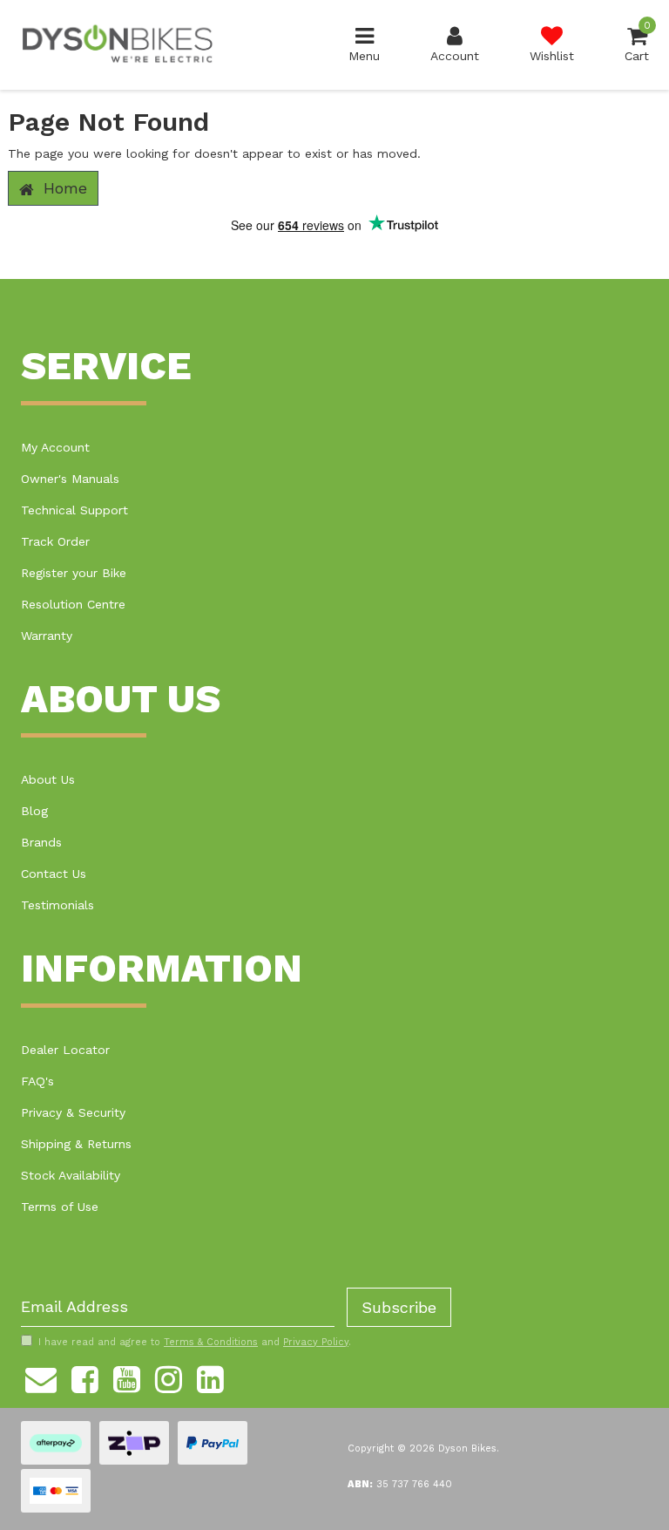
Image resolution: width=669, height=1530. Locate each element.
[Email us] (41, 1377)
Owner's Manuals (70, 479)
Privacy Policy (315, 1342)
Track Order (55, 541)
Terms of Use (59, 1207)
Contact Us (53, 874)
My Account (55, 447)
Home (62, 188)
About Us (48, 779)
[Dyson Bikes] (117, 44)
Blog (34, 811)
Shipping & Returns (76, 1144)
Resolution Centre (73, 604)
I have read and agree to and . (194, 1342)
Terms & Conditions (211, 1342)
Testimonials (57, 905)
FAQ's (37, 1081)
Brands (41, 842)
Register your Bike (73, 573)
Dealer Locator (65, 1050)
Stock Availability (70, 1175)
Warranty (46, 636)
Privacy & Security (73, 1112)
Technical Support (74, 510)
